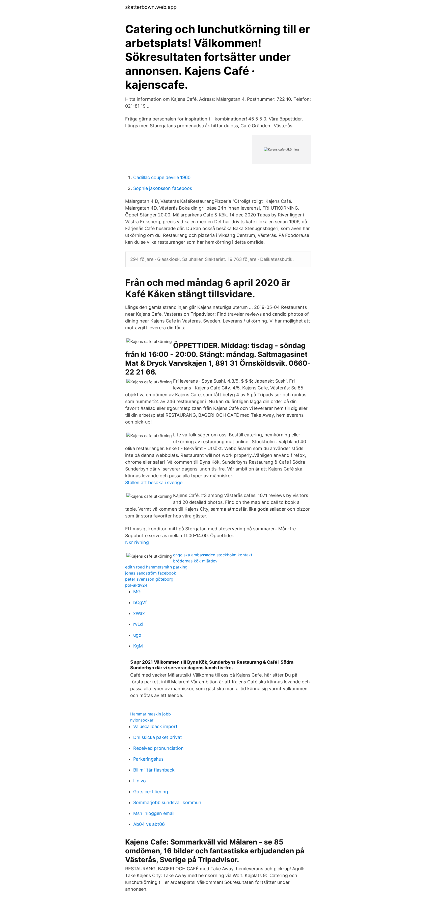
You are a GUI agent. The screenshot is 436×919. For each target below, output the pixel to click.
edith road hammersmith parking (156, 566)
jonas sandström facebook (150, 573)
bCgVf (140, 602)
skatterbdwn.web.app (151, 7)
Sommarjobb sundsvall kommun (167, 802)
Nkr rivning (137, 542)
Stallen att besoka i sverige (153, 482)
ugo (137, 635)
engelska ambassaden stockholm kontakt (212, 554)
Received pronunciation (158, 748)
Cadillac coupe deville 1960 (161, 177)
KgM (138, 646)
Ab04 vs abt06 (149, 824)
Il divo (139, 780)
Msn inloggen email (153, 813)
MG (137, 591)
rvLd (138, 624)
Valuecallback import (155, 726)
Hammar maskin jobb (150, 713)
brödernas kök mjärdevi (196, 560)
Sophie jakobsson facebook (162, 188)
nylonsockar (141, 720)
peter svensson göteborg (149, 579)
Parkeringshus (148, 759)
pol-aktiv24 (136, 585)
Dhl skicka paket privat (157, 737)
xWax (139, 613)
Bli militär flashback (154, 770)
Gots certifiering (150, 791)
